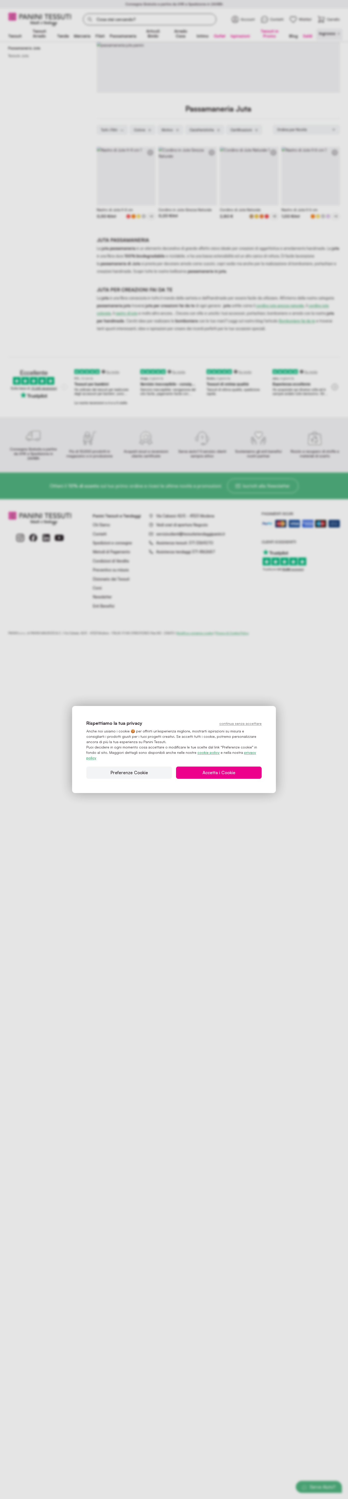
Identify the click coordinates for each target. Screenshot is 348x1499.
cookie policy (208, 752)
